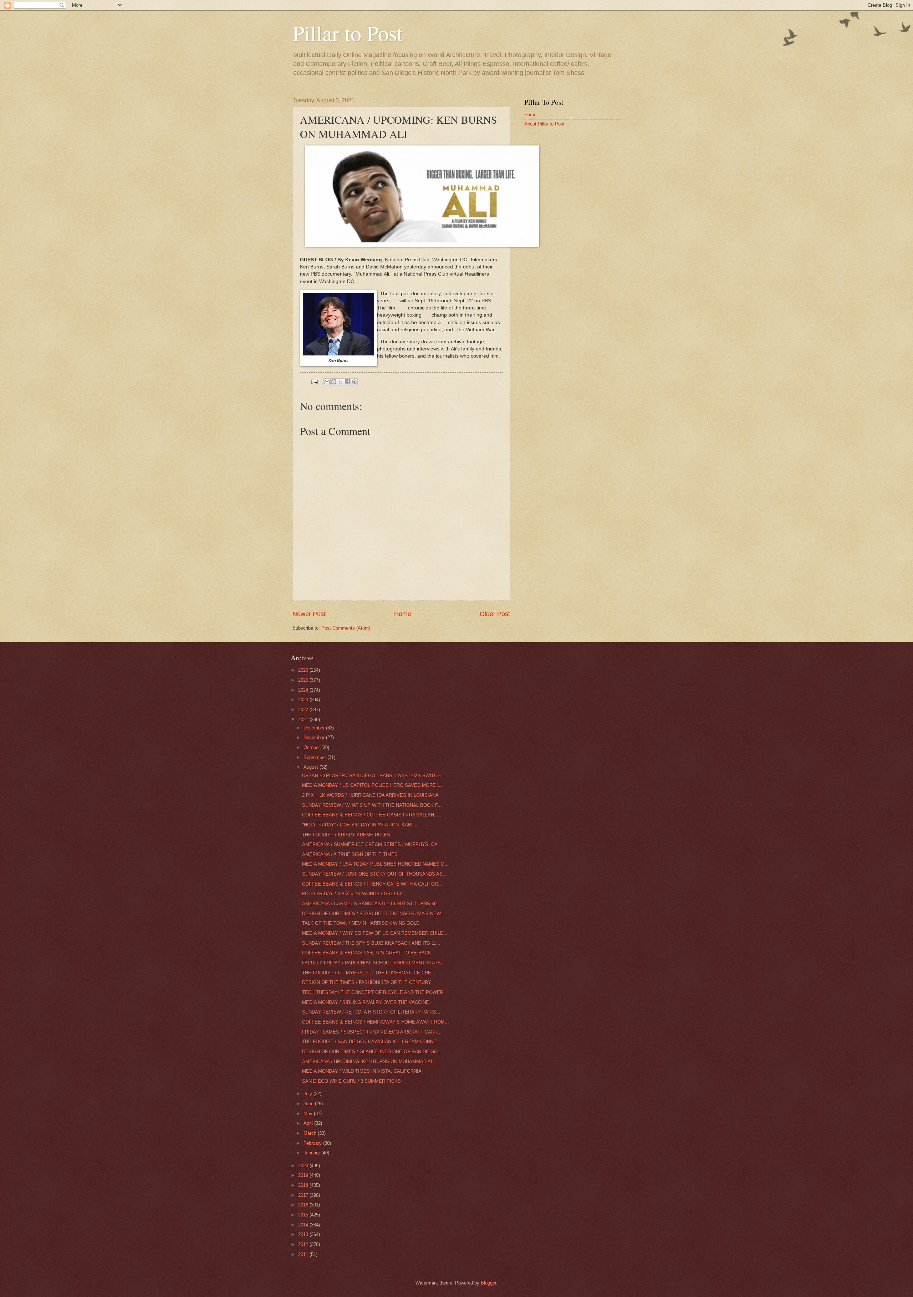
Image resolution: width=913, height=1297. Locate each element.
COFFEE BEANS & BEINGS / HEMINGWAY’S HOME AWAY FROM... (375, 1022)
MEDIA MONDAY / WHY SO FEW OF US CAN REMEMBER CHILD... (375, 933)
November (315, 737)
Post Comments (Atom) (345, 628)
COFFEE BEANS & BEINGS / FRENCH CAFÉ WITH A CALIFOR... (372, 884)
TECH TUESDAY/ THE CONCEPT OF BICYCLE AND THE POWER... (375, 992)
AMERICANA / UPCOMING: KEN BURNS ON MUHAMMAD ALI (368, 1061)
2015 (304, 1214)
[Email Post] (314, 381)
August (312, 767)
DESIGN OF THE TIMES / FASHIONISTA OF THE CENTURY (366, 982)
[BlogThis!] (333, 381)
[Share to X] (340, 381)
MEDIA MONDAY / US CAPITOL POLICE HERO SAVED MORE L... (373, 785)
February (313, 1143)
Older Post (495, 613)
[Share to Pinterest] (354, 381)
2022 (304, 709)
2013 (304, 1234)
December (315, 727)
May (309, 1113)
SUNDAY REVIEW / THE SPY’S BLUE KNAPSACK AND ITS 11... (371, 943)
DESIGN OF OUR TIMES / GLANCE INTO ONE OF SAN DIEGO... (372, 1051)
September (315, 757)
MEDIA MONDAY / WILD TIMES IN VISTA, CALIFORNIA (362, 1071)
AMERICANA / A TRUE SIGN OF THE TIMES (350, 854)
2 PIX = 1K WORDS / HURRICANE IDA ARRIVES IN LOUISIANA (370, 795)
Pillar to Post (347, 33)
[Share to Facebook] (347, 381)
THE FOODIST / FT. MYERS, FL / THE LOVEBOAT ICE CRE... (368, 972)
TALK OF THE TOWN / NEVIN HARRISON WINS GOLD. (361, 923)
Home (402, 613)
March (311, 1133)
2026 (304, 670)
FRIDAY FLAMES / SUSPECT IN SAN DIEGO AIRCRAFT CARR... (372, 1032)
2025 (304, 680)
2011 (304, 1254)
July (308, 1093)
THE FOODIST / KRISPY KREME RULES (346, 834)
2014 (304, 1224)
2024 (304, 690)
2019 (304, 1175)
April (309, 1123)
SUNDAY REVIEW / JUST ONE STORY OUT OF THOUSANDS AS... (374, 874)
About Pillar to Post (544, 124)
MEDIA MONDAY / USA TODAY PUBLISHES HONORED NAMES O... (375, 864)
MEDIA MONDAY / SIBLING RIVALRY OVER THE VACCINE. (366, 1002)
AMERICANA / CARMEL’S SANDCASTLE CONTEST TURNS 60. (370, 903)
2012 (304, 1244)
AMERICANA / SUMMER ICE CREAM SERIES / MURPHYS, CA (370, 844)
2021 (304, 719)
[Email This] (327, 381)
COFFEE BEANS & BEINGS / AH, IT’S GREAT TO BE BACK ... (369, 952)
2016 (304, 1205)
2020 (304, 1165)
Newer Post (309, 613)
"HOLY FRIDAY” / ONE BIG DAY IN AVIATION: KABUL (359, 824)
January (312, 1152)
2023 (304, 699)
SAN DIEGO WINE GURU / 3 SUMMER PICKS (351, 1081)
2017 (304, 1195)
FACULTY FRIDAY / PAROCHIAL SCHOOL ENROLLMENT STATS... (373, 962)
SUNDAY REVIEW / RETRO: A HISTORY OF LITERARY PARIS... (371, 1012)
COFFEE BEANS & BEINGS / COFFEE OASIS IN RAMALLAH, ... (371, 814)
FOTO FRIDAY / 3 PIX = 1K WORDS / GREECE (352, 893)
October (312, 747)
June (309, 1103)
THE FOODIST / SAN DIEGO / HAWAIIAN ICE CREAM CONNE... (371, 1041)
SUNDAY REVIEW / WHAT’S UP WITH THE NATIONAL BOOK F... (372, 805)
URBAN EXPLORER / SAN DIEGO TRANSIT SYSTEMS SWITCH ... (374, 775)
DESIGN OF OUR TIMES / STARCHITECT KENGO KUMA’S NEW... (373, 913)
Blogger (488, 1283)
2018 (304, 1185)
